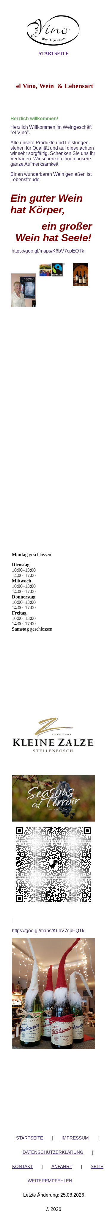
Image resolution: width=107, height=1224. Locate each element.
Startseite (54, 53)
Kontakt (22, 1166)
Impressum (75, 1137)
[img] (53, 30)
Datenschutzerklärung (53, 1152)
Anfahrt (61, 1166)
